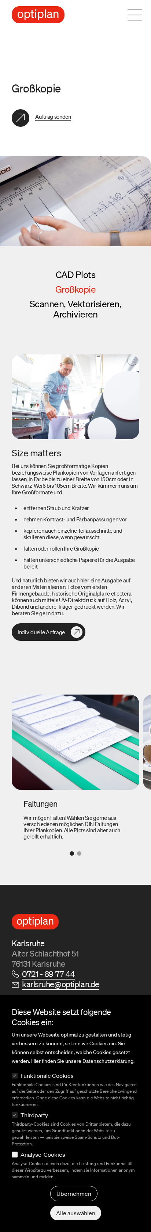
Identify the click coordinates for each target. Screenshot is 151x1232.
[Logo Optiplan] (38, 14)
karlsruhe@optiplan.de (60, 984)
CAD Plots (76, 274)
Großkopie (75, 289)
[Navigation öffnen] (139, 15)
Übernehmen (73, 1193)
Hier (36, 1061)
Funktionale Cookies (47, 1075)
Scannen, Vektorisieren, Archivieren (76, 309)
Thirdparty (34, 1115)
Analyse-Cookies (43, 1154)
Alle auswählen (75, 1213)
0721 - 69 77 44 (48, 974)
